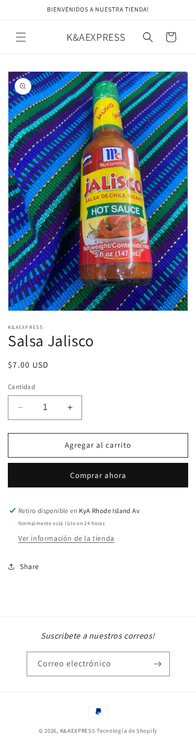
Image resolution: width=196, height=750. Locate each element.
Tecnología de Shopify (127, 730)
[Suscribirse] (157, 664)
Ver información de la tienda (66, 538)
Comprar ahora (98, 475)
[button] (20, 37)
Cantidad (21, 386)
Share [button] (29, 566)
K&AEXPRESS (78, 730)
